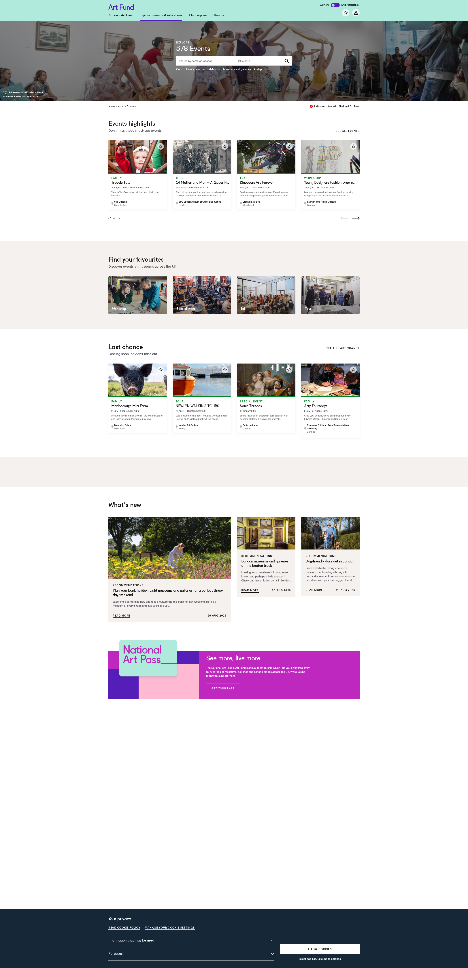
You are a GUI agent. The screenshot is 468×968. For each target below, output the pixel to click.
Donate (219, 15)
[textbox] (263, 61)
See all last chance (343, 348)
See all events (348, 131)
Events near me (195, 69)
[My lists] (345, 12)
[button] (223, 688)
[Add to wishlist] (160, 146)
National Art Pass (120, 15)
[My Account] (356, 12)
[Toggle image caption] (6, 92)
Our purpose (198, 15)
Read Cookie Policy (124, 927)
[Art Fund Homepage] (123, 6)
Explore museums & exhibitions (161, 15)
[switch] (335, 5)
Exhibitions (213, 69)
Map (259, 69)
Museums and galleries (237, 69)
